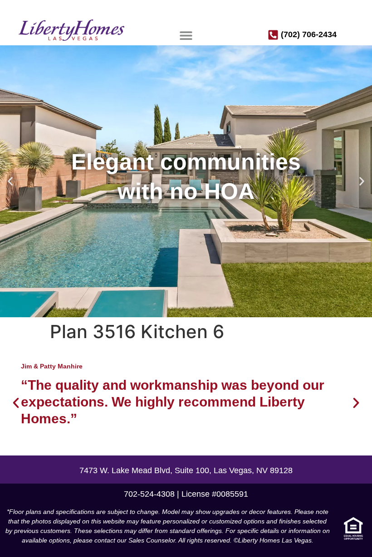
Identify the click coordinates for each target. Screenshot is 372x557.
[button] (186, 35)
